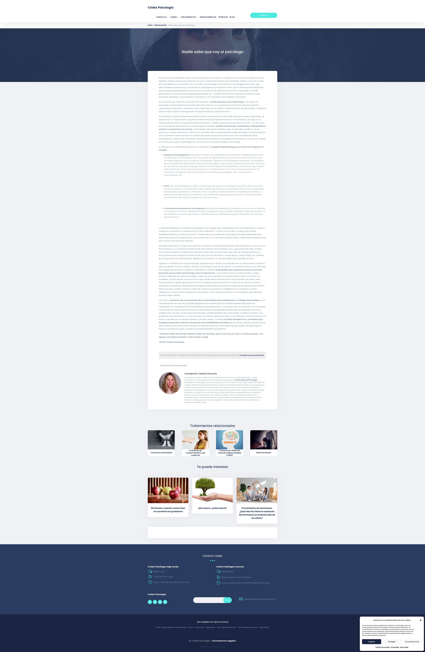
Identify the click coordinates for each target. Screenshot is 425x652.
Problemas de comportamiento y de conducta (195, 452)
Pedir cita (264, 15)
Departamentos (208, 17)
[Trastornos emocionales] (161, 439)
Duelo (191, 627)
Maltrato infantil (263, 452)
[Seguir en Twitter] (155, 602)
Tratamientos (188, 17)
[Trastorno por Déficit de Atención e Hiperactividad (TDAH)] (229, 439)
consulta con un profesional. (252, 355)
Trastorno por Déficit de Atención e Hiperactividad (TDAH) (229, 452)
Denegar (392, 641)
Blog (232, 17)
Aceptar (371, 641)
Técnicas (223, 17)
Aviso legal (404, 647)
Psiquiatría (264, 627)
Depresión (210, 627)
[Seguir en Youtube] (160, 602)
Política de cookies (383, 647)
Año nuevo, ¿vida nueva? (212, 508)
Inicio (150, 25)
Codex (173, 17)
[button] (420, 620)
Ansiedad (199, 627)
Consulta (161, 17)
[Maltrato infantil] (263, 439)
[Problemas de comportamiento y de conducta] (195, 439)
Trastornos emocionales (161, 452)
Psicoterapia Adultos (226, 627)
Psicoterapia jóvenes (248, 627)
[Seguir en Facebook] (150, 602)
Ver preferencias (412, 641)
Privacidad (395, 647)
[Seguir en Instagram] (165, 602)
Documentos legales (224, 640)
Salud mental (160, 25)
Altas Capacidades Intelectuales (171, 627)
